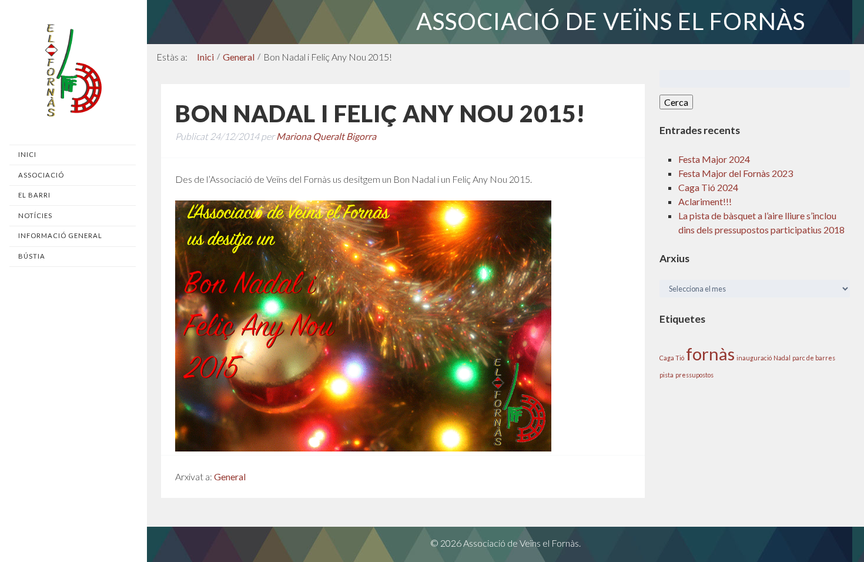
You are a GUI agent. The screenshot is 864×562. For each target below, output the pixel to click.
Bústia (31, 256)
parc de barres (813, 358)
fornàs (710, 353)
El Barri (34, 195)
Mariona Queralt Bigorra (326, 136)
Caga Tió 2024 (708, 187)
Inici (27, 154)
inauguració (754, 358)
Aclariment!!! (705, 201)
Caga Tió (671, 358)
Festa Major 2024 (714, 159)
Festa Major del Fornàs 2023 (735, 173)
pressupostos (694, 375)
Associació (41, 175)
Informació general (60, 235)
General (238, 56)
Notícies (35, 215)
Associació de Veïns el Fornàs (610, 21)
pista (666, 375)
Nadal (782, 358)
